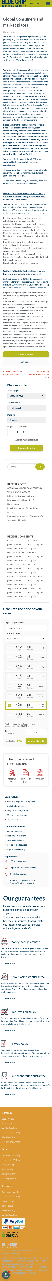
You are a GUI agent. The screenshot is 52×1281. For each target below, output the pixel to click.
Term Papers (7, 1123)
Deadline (11, 415)
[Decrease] (28, 732)
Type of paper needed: (14, 622)
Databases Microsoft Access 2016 (39, 374)
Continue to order (26, 354)
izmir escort (12, 552)
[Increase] (44, 732)
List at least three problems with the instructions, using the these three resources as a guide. (25, 544)
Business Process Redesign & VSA (12, 373)
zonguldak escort (14, 588)
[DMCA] (10, 1234)
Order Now (34, 3)
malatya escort (14, 540)
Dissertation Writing (11, 1132)
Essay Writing (8, 1119)
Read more (10, 963)
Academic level (14, 402)
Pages (10, 426)
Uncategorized (9, 32)
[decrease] (11, 432)
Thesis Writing (8, 1137)
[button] (6, 1275)
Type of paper (13, 390)
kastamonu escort (15, 576)
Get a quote (26, 361)
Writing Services (9, 1128)
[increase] (24, 432)
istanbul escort (13, 564)
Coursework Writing (11, 1142)
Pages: (8, 731)
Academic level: (13, 633)
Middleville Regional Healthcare (21, 496)
